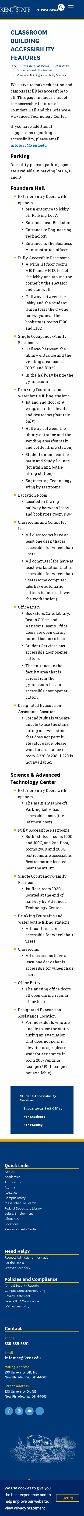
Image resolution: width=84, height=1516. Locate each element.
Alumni (10, 1187)
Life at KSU (12, 1218)
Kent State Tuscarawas (36, 65)
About (9, 1171)
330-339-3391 (17, 1343)
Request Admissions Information (27, 1257)
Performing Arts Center (21, 1228)
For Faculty (33, 1124)
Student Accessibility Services (34, 70)
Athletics (11, 1192)
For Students (35, 1116)
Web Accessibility (17, 1306)
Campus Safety (15, 1197)
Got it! (68, 1498)
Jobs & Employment (19, 1213)
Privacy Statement (17, 1295)
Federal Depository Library (23, 1208)
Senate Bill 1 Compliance (22, 1300)
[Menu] (71, 8)
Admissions (13, 1182)
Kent (13, 65)
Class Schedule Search (20, 1202)
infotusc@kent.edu (28, 145)
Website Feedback (17, 1267)
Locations (11, 1223)
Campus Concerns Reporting (25, 1290)
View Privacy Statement (25, 1508)
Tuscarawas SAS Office (43, 1108)
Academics (62, 65)
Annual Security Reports (22, 1285)
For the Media (14, 1262)
